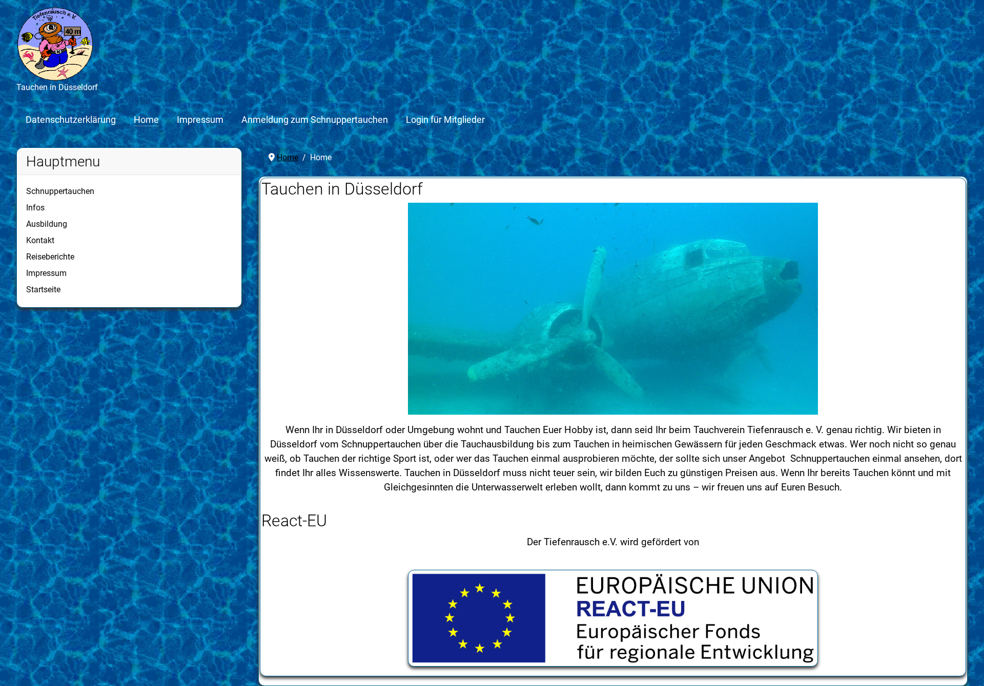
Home (146, 120)
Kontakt (40, 240)
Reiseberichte (50, 257)
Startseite (43, 289)
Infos (35, 207)
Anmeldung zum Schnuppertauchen (314, 120)
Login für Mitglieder (445, 120)
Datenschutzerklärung (71, 120)
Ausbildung (46, 224)
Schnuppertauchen (60, 191)
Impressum (200, 120)
